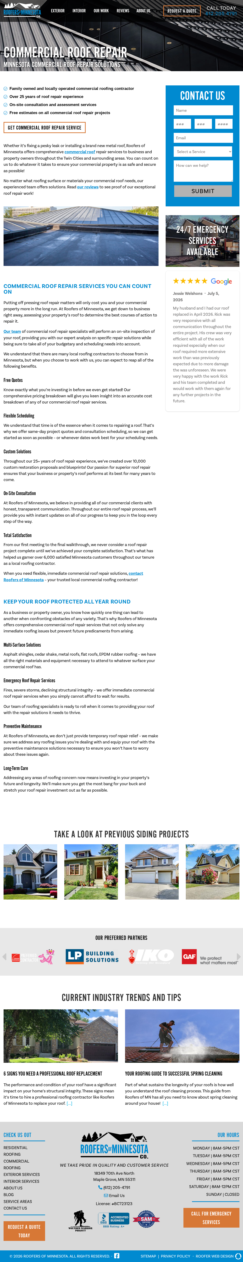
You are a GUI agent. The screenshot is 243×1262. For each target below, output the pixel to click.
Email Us (117, 1195)
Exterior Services (22, 1174)
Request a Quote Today (24, 1231)
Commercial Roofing (16, 1164)
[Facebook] (116, 1256)
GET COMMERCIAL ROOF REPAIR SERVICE (44, 128)
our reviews (87, 187)
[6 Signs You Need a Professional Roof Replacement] (61, 1057)
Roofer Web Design (215, 1256)
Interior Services (21, 1181)
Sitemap (148, 1256)
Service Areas (18, 1201)
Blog (9, 1194)
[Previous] (11, 956)
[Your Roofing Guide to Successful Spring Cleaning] (182, 1057)
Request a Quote (182, 11)
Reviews (123, 11)
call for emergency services (211, 1218)
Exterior (58, 11)
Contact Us (15, 1208)
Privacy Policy (175, 1256)
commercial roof (80, 151)
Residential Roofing (15, 1151)
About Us (143, 11)
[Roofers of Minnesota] (22, 16)
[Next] (232, 956)
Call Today (221, 10)
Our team (12, 331)
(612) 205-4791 (116, 1187)
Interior (79, 11)
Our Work (101, 11)
